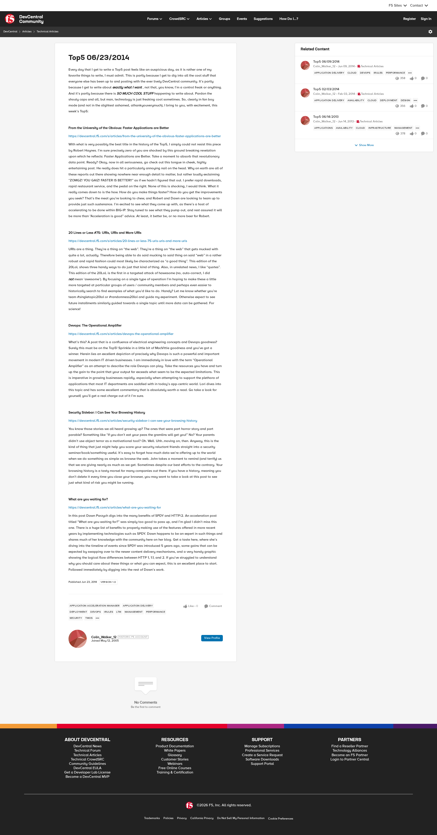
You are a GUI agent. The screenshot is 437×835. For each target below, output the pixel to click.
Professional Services (262, 750)
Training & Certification (175, 772)
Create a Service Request (262, 755)
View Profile (212, 638)
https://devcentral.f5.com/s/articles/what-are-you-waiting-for (115, 507)
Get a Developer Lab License (87, 772)
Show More (366, 145)
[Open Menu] (430, 31)
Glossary (175, 755)
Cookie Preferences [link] (280, 818)
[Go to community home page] (24, 18)
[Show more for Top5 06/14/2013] (417, 128)
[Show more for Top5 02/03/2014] (415, 100)
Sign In (426, 19)
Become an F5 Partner (350, 755)
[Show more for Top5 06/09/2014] (410, 72)
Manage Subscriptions (262, 746)
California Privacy (201, 818)
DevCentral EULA (88, 768)
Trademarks (152, 818)
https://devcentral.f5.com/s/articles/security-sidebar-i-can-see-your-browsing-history (133, 421)
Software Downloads (262, 759)
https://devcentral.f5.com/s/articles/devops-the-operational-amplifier (121, 334)
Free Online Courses (174, 768)
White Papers (174, 750)
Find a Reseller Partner (349, 746)
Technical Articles (47, 31)
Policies (168, 818)
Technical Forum (87, 750)
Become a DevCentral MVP (87, 777)
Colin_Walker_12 (104, 637)
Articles (27, 31)
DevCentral (10, 31)
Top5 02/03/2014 (326, 89)
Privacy (182, 818)
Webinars (175, 764)
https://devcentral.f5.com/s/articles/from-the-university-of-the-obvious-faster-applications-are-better (145, 136)
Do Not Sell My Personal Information (240, 818)
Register (409, 19)
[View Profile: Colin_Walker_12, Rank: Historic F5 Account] (78, 639)
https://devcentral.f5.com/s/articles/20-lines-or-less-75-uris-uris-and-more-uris (128, 241)
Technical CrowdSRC (87, 759)
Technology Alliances (350, 750)
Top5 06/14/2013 (325, 117)
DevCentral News (88, 746)
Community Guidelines (87, 764)
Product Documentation (175, 746)
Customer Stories (174, 759)
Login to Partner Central (349, 759)
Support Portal (262, 764)
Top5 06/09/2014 (326, 62)
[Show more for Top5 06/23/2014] (97, 618)
